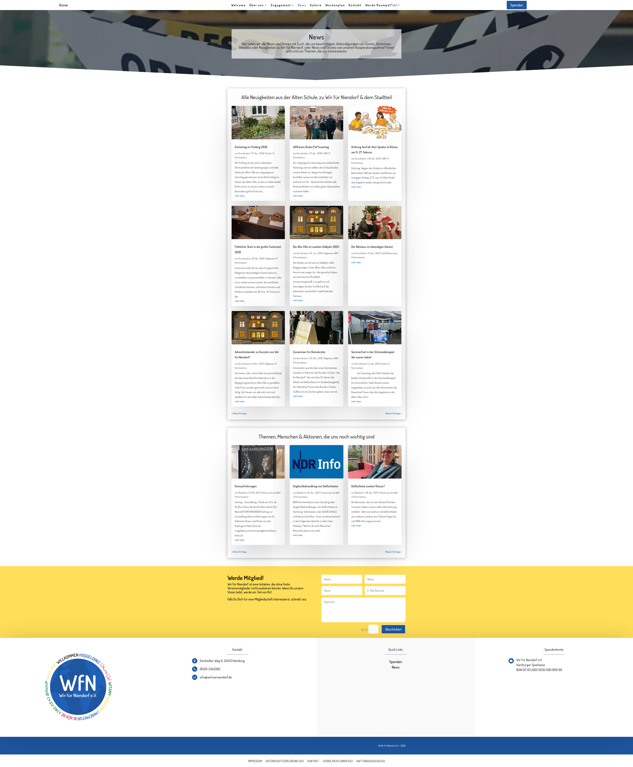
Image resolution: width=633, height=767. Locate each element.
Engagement (281, 5)
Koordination (244, 153)
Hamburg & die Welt (271, 492)
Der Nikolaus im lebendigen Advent (372, 247)
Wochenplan (335, 5)
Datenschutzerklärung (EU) (285, 761)
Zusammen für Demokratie (309, 352)
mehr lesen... (240, 195)
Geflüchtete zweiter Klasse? (368, 486)
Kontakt (355, 5)
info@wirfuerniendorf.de (216, 677)
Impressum (255, 761)
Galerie (316, 5)
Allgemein (270, 258)
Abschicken (393, 629)
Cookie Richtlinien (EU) (338, 761)
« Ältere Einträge (239, 413)
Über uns (256, 5)
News (302, 5)
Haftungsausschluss (370, 761)
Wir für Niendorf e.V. (390, 745)
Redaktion (243, 492)
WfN (325, 153)
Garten (269, 153)
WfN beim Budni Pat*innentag (311, 147)
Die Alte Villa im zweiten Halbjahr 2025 (316, 247)
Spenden (516, 5)
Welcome (238, 5)
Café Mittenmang (388, 253)
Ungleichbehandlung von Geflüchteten (315, 486)
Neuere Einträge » (393, 413)
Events (384, 363)
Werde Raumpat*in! (381, 5)
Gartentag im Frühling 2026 (251, 147)
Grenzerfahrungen (246, 486)
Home (63, 5)
